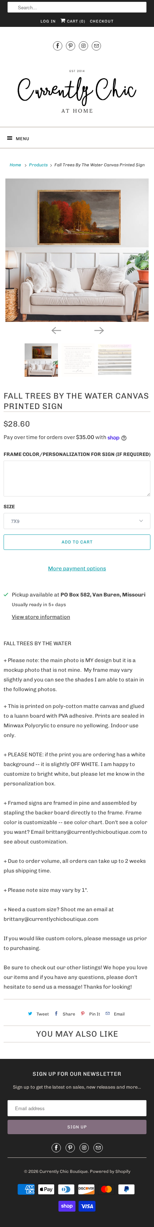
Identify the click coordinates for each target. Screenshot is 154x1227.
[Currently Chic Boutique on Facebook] (57, 46)
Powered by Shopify (110, 1171)
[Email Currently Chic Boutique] (96, 46)
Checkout (102, 21)
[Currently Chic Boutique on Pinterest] (70, 46)
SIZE (9, 507)
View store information (41, 617)
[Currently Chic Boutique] (77, 87)
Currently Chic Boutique (63, 1171)
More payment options (77, 568)
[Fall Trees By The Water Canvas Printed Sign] (77, 250)
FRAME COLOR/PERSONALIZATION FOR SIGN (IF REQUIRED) (77, 454)
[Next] (98, 330)
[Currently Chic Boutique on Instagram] (83, 46)
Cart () (75, 21)
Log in (48, 21)
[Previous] (55, 330)
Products (39, 164)
